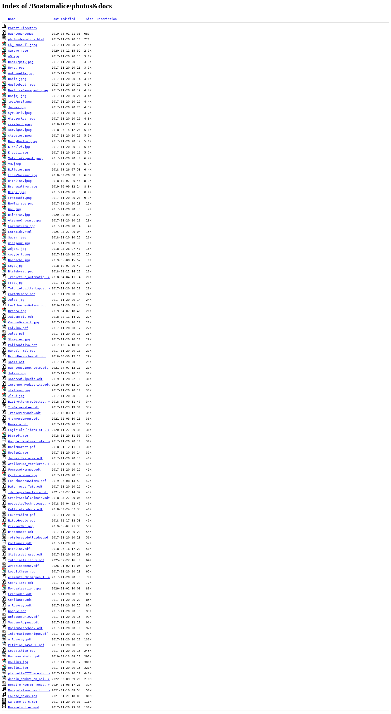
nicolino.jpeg (20, 181)
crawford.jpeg (20, 124)
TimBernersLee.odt (23, 407)
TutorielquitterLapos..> (29, 288)
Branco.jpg (17, 311)
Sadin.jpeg (17, 237)
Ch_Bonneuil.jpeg (22, 45)
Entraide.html (20, 231)
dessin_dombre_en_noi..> (29, 679)
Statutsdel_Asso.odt (25, 554)
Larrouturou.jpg (21, 226)
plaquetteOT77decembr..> (29, 673)
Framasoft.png (20, 198)
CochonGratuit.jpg (23, 322)
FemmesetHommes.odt (24, 469)
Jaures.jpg (17, 107)
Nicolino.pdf (19, 549)
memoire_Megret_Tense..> (29, 684)
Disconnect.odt (20, 532)
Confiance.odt (20, 599)
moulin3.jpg (18, 662)
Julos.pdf (16, 333)
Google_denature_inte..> (29, 441)
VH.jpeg (14, 164)
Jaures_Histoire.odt (25, 458)
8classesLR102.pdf (23, 616)
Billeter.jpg (19, 169)
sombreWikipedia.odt (25, 379)
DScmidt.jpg (18, 435)
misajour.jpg (19, 243)
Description (107, 19)
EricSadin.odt (20, 594)
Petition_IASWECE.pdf (26, 645)
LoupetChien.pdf (21, 515)
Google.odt (17, 611)
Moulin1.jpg (18, 667)
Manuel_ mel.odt (21, 350)
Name (11, 19)
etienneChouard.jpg (24, 220)
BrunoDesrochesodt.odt (27, 356)
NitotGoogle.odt (21, 520)
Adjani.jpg (17, 248)
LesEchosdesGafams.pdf (27, 481)
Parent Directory (22, 28)
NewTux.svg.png (20, 203)
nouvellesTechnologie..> (29, 503)
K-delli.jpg (18, 152)
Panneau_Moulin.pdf (24, 656)
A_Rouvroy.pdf (20, 639)
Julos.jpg (16, 299)
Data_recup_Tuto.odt (25, 486)
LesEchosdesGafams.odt (27, 305)
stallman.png (19, 390)
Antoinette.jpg (20, 73)
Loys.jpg (15, 265)
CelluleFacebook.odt (25, 509)
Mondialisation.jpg (24, 588)
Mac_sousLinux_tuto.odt (28, 367)
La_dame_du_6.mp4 (22, 701)
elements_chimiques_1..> (29, 577)
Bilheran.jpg (19, 214)
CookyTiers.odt (20, 582)
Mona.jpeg (16, 67)
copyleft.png (19, 254)
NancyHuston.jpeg (22, 141)
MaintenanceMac (20, 33)
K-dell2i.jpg (19, 147)
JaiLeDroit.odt (20, 316)
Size (89, 19)
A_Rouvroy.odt (20, 605)
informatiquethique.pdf (28, 633)
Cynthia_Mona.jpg (22, 475)
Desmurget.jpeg (20, 62)
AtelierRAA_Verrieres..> (29, 464)
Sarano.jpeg (18, 50)
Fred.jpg (15, 282)
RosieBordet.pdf (21, 447)
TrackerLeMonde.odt (24, 413)
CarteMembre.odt (21, 294)
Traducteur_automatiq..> (29, 277)
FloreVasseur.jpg (22, 175)
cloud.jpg (16, 396)
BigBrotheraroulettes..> (29, 401)
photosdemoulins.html (26, 39)
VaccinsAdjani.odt (23, 622)
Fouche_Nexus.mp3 (22, 696)
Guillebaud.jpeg (21, 84)
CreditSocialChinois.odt (29, 498)
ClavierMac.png (20, 526)
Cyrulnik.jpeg (20, 113)
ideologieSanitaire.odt (28, 492)
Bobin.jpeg (17, 79)
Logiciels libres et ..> (29, 430)
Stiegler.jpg (19, 339)
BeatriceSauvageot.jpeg (28, 90)
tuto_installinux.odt (26, 560)
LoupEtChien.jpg (21, 571)
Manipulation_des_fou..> (29, 690)
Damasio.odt (18, 424)
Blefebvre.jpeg (20, 271)
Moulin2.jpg (18, 452)
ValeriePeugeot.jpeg (25, 158)
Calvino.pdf (18, 328)
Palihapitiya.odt (22, 345)
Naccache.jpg (19, 260)
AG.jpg (13, 56)
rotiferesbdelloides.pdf (29, 537)
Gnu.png (14, 209)
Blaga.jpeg (17, 192)
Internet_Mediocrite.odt (29, 384)
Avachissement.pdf (23, 565)
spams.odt (16, 362)
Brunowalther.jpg (22, 186)
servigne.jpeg (20, 130)
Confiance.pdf (20, 543)
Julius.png (17, 373)
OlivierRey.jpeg (21, 118)
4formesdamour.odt (23, 418)
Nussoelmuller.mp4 (23, 707)
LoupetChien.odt (21, 650)
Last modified (63, 19)
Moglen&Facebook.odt (25, 628)
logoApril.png (20, 101)
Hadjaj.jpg (17, 96)
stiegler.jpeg (20, 135)
